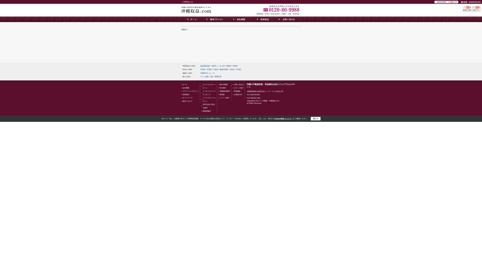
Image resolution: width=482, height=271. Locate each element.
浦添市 (214, 66)
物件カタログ (187, 101)
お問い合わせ (239, 84)
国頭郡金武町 (205, 66)
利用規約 (186, 94)
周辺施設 (237, 91)
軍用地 (222, 94)
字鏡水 (232, 69)
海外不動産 (224, 84)
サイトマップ (187, 98)
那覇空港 (218, 77)
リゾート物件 (224, 98)
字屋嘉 (209, 69)
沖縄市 (235, 66)
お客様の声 (238, 94)
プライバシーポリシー (191, 91)
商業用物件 (207, 111)
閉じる (315, 119)
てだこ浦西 (204, 77)
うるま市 (221, 66)
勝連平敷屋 (224, 69)
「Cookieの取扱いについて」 (283, 119)
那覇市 (228, 66)
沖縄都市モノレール (207, 73)
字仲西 (202, 69)
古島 (211, 77)
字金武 (215, 69)
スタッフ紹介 (239, 88)
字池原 (238, 69)
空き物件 (223, 88)
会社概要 (186, 88)
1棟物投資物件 (225, 91)
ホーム (185, 84)
